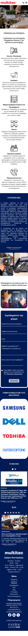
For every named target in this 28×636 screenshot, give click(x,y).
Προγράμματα (14, 585)
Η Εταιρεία (14, 592)
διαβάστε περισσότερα (14, 247)
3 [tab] (17, 26)
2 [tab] (14, 26)
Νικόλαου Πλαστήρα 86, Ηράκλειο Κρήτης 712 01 (14, 604)
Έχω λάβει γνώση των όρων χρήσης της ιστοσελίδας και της (14, 372)
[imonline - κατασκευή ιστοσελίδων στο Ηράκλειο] (14, 625)
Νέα (14, 587)
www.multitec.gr (16, 620)
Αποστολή (14, 381)
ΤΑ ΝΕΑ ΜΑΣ (14, 464)
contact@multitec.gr (14, 609)
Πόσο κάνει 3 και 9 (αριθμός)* (12, 360)
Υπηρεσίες (14, 579)
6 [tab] (19, 512)
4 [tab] (13, 512)
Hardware (14, 583)
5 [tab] (16, 512)
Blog (14, 590)
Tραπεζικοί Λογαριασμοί (14, 612)
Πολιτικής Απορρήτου (14, 374)
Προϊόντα (14, 582)
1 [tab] (11, 26)
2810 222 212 (14, 607)
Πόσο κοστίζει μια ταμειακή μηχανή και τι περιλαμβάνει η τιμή (14, 535)
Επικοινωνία (14, 594)
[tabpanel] (14, 17)
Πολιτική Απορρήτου (14, 596)
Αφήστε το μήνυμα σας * (10, 346)
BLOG (14, 507)
